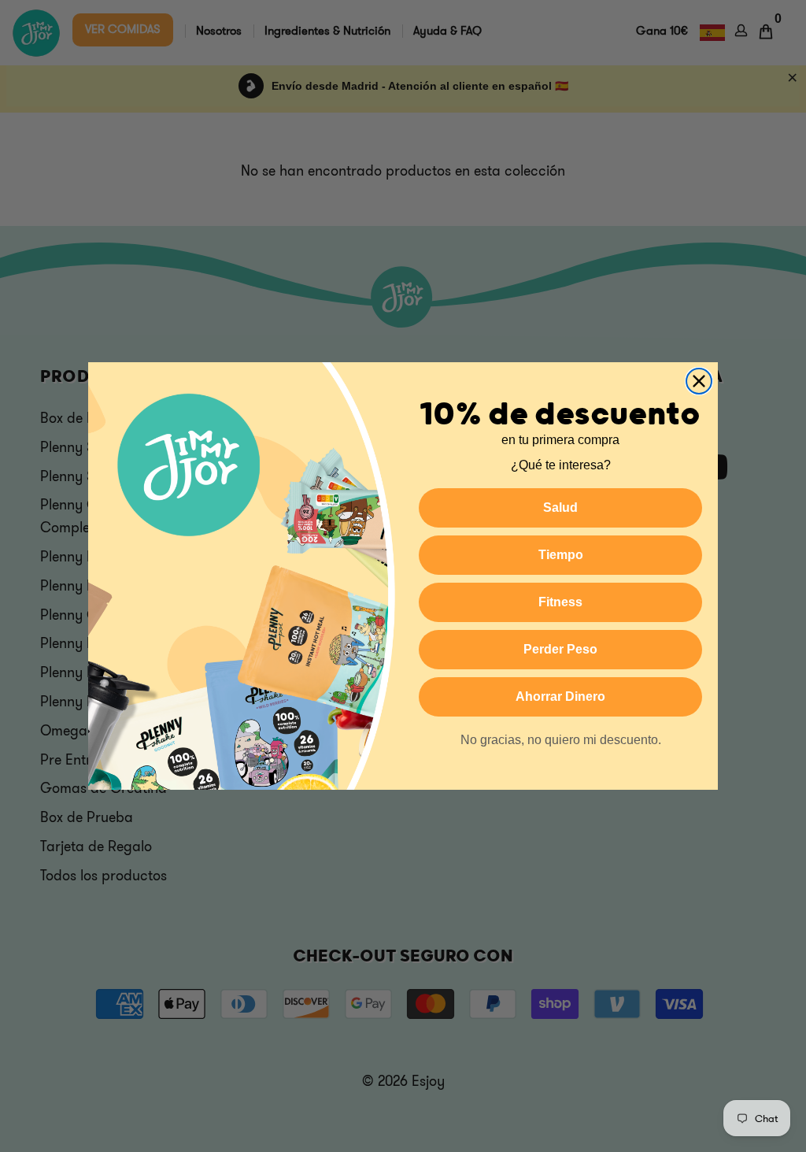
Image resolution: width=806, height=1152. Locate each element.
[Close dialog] (699, 381)
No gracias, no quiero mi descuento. (560, 739)
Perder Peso (560, 649)
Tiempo (560, 554)
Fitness (560, 602)
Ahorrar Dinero (560, 696)
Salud (560, 507)
